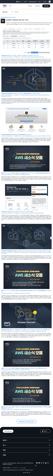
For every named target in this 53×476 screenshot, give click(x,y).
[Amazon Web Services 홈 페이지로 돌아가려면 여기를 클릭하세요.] (5, 6)
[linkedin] (39, 463)
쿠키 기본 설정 (23, 467)
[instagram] (41, 463)
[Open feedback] (51, 238)
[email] (35, 466)
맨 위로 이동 (25, 472)
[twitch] (43, 463)
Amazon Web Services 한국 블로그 (8, 17)
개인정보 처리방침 (6, 467)
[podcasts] (48, 463)
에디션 (16, 12)
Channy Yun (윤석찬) (7, 57)
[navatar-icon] (50, 2)
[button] (51, 1)
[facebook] (37, 463)
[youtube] (45, 463)
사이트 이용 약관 (15, 467)
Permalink (36, 57)
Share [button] (42, 57)
